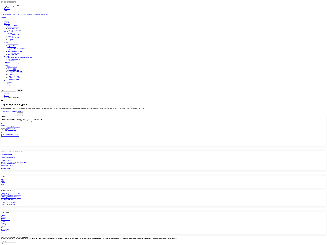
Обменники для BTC (17, 73)
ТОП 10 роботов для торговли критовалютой (20, 57)
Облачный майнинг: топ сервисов (11, 198)
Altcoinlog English (6, 168)
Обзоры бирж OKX (13, 79)
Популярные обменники (14, 71)
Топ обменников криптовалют (9, 199)
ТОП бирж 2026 (12, 67)
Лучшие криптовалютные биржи (10, 193)
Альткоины (10, 39)
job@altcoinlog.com (10, 130)
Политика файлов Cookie (8, 163)
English (6, 10)
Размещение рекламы (7, 154)
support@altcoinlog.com (13, 127)
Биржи (6, 65)
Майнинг (7, 42)
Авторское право (6, 160)
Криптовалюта (8, 31)
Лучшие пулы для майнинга (9, 196)
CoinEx (3, 182)
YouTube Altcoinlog (12, 25)
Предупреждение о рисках (8, 133)
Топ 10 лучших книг (13, 27)
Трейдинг (7, 56)
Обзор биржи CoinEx (13, 77)
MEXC (3, 185)
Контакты (7, 7)
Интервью (7, 83)
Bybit (2, 181)
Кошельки (7, 62)
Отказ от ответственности (8, 165)
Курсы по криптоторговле (15, 28)
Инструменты (8, 82)
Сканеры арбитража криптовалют (10, 202)
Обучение (7, 24)
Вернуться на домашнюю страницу (12, 111)
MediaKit (3, 156)
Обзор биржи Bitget (13, 74)
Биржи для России (12, 68)
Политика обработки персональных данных (13, 162)
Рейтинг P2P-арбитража (8, 204)
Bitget (2, 184)
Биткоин (9, 33)
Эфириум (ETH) (15, 37)
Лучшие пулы (11, 45)
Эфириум (10, 36)
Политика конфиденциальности (10, 136)
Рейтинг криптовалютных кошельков (11, 201)
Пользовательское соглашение (9, 134)
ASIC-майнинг (11, 50)
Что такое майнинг (12, 44)
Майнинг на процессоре (14, 51)
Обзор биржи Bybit (13, 76)
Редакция (7, 9)
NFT (5, 80)
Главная (6, 21)
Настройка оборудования (18, 48)
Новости (6, 22)
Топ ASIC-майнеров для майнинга (11, 195)
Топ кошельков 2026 (13, 64)
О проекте (4, 124)
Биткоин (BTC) (15, 34)
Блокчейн (7, 85)
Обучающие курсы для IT (14, 30)
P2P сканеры (11, 60)
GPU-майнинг (11, 47)
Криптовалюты (5, 220)
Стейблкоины (11, 41)
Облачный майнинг (13, 53)
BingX (2, 179)
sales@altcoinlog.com (12, 128)
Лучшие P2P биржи (13, 70)
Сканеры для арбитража (14, 59)
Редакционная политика (8, 157)
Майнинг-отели (12, 54)
